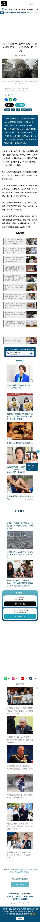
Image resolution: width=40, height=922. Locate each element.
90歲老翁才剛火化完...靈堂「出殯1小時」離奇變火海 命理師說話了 (14, 314)
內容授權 (10, 896)
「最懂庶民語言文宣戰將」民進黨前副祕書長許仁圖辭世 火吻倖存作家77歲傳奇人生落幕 (14, 296)
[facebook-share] (6, 99)
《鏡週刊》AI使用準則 (20, 899)
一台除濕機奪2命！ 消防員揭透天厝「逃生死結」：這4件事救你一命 (14, 324)
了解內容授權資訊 (22, 872)
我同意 (20, 918)
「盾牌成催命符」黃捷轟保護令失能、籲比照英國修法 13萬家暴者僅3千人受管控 (14, 269)
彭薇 (11, 95)
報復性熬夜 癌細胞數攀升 (12, 341)
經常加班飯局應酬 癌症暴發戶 (18, 443)
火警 (18, 110)
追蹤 (17, 678)
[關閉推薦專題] (38, 451)
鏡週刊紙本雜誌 (21, 869)
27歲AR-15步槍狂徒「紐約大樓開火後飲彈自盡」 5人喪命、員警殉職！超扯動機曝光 (14, 278)
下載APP (18, 896)
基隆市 (24, 110)
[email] (28, 903)
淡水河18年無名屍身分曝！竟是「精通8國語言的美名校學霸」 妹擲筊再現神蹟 (14, 241)
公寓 (29, 110)
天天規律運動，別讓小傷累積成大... (20, 497)
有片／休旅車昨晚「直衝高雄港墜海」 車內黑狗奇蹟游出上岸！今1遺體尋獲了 (14, 250)
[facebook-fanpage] (19, 903)
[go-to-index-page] (16, 55)
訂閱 (26, 678)
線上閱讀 (20, 884)
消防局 (7, 110)
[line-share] (10, 99)
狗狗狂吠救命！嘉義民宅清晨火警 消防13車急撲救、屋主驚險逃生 (14, 287)
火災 (13, 110)
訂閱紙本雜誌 (3, 4)
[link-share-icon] (15, 99)
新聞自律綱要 (28, 896)
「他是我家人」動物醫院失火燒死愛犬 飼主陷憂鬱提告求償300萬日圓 (14, 305)
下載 (34, 678)
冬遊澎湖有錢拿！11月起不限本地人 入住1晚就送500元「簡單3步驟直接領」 (14, 259)
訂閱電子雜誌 (26, 894)
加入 (9, 678)
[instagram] (23, 903)
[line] (13, 903)
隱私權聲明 (33, 914)
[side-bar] (38, 3)
